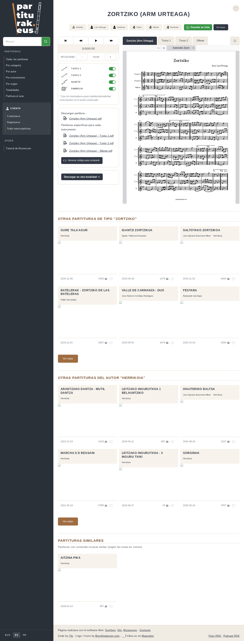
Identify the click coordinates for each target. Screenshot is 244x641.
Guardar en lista (200, 27)
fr (24, 635)
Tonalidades (12, 90)
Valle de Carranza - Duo (143, 290)
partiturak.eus (26, 18)
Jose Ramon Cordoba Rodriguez (137, 296)
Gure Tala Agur (74, 230)
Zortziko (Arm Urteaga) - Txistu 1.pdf (91, 135)
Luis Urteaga (100, 27)
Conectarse (13, 116)
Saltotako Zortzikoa (201, 230)
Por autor (11, 71)
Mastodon (148, 636)
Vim (119, 630)
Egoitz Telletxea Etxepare (134, 236)
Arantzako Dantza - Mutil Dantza (83, 391)
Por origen (11, 83)
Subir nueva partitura (18, 128)
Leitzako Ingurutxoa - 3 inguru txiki (142, 454)
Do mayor (221, 27)
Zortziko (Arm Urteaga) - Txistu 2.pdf (91, 143)
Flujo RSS (215, 636)
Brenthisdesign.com (107, 636)
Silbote (200, 40)
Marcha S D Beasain (78, 453)
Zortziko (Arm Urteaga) (139, 40)
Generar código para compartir (84, 160)
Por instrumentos (15, 77)
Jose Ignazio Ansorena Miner (197, 236)
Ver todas (68, 358)
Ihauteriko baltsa (199, 389)
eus (7, 635)
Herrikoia (121, 27)
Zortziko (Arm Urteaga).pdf (85, 118)
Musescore (130, 630)
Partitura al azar (15, 96)
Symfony (110, 630)
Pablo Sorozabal (68, 300)
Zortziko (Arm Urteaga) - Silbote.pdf (90, 150)
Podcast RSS (231, 636)
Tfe (71, 636)
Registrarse (13, 122)
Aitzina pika (71, 557)
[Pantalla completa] (234, 41)
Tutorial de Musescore (18, 148)
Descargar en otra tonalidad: (80, 176)
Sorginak (191, 453)
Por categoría (13, 65)
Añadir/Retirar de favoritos (236, 8)
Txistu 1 (166, 40)
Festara (190, 290)
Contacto (145, 630)
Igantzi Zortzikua (137, 230)
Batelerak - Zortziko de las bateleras (85, 292)
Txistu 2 (183, 40)
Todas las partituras (17, 59)
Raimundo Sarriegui (192, 296)
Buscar (45, 41)
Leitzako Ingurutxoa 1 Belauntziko (141, 391)
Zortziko (79, 27)
